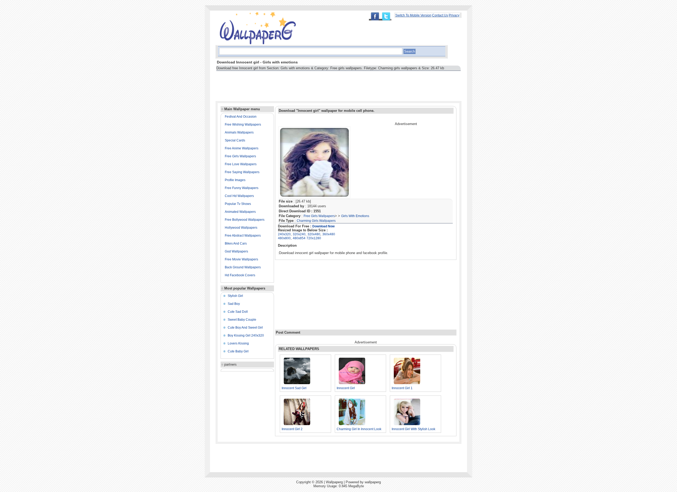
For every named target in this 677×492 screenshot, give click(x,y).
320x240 (299, 234)
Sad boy (234, 304)
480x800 (284, 238)
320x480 (314, 234)
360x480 (328, 234)
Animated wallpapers (240, 212)
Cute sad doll (238, 312)
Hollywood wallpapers (241, 227)
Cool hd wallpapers (239, 196)
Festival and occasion (241, 116)
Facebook (375, 16)
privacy (454, 15)
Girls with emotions (355, 216)
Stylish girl (235, 296)
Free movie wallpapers (241, 259)
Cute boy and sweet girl (245, 327)
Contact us (440, 15)
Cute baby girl (238, 351)
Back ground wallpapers (243, 267)
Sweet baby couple (242, 319)
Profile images (235, 180)
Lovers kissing (238, 343)
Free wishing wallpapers (243, 124)
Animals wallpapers (239, 132)
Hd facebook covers (240, 275)
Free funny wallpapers (241, 188)
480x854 (299, 238)
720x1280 (314, 238)
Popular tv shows (238, 204)
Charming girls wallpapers (316, 221)
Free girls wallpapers (240, 156)
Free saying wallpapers (242, 172)
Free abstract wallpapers (243, 235)
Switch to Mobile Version (413, 15)
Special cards (235, 140)
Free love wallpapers (241, 164)
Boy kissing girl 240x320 (246, 335)
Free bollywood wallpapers (244, 220)
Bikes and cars (236, 243)
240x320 (284, 234)
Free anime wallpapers (241, 148)
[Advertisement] (312, 83)
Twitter (388, 16)
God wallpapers (236, 251)
